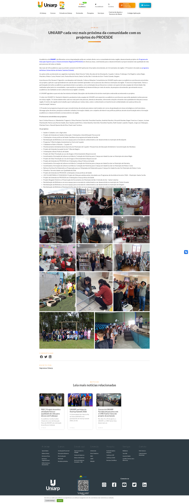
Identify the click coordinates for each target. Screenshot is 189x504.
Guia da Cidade (127, 456)
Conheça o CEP (110, 455)
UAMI (91, 458)
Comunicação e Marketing (143, 454)
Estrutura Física (46, 456)
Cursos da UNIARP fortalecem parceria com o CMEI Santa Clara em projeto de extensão (108, 412)
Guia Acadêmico (82, 5)
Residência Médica (63, 461)
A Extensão (93, 450)
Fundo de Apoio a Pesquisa (111, 451)
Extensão (79, 13)
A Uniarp (43, 13)
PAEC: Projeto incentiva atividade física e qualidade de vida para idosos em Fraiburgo (51, 412)
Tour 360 (125, 453)
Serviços (101, 13)
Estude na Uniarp (66, 13)
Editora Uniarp (45, 453)
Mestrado (60, 458)
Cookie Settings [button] (50, 500)
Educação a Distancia (63, 453)
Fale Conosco (142, 450)
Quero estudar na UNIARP (78, 451)
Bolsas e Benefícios (79, 457)
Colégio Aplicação (133, 13)
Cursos (53, 13)
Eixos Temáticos (94, 453)
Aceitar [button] (60, 500)
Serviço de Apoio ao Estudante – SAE (79, 461)
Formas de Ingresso (79, 455)
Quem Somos (45, 450)
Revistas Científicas (112, 460)
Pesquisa (90, 13)
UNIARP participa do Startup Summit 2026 (78, 410)
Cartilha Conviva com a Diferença (128, 459)
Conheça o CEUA (111, 457)
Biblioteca (125, 450)
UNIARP (53, 59)
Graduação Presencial (63, 450)
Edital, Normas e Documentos (46, 463)
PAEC (91, 456)
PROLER (92, 461)
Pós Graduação (62, 456)
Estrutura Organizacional (46, 459)
